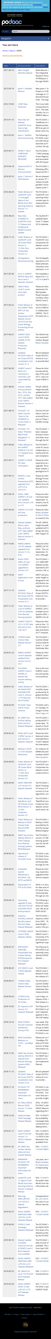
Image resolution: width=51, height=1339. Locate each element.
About (12, 50)
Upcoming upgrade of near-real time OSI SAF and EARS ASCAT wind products (25, 906)
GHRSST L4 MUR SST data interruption (25, 463)
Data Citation (25, 1314)
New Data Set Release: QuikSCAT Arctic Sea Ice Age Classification (25, 125)
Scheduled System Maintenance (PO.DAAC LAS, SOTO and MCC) (25, 874)
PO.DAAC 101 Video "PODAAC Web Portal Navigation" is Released (25, 434)
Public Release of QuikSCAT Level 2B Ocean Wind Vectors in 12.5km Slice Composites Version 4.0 (25, 770)
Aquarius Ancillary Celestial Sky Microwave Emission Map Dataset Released (25, 921)
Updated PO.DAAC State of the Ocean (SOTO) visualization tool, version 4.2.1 (26, 596)
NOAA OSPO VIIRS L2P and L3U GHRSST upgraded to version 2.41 (24, 565)
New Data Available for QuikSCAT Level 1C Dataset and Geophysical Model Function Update (25, 224)
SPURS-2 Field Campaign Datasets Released (25, 1227)
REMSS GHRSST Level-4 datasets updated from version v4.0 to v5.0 (25, 658)
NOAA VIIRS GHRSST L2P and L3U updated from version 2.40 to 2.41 (26, 500)
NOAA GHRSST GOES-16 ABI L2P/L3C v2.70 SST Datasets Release (24, 1289)
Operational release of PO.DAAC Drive (25, 856)
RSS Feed (8, 1314)
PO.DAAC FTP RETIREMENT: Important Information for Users (25, 1092)
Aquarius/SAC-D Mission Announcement (25, 169)
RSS (45, 1058)
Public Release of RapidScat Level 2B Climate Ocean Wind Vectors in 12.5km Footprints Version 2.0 (26, 806)
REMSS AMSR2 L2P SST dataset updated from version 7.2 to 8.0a (25, 549)
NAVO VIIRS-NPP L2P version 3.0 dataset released (25, 785)
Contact (24, 1318)
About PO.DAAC (38, 1314)
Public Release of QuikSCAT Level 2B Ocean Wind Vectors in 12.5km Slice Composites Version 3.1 (25, 245)
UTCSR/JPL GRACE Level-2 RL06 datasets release (26, 934)
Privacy (16, 1314)
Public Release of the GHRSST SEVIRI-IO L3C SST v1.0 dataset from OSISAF (26, 450)
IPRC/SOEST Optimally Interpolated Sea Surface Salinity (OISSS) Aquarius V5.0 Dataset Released (25, 955)
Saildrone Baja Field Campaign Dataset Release (25, 1118)
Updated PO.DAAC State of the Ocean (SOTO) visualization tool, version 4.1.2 (26, 358)
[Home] (17, 23)
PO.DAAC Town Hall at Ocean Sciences (24, 708)
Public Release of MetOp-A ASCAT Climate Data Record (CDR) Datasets (25, 825)
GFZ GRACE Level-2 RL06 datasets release (25, 971)
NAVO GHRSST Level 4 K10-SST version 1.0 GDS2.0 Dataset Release (25, 1136)
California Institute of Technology (15, 16)
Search (14, 29)
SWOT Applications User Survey (25, 578)
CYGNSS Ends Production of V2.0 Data (24, 999)
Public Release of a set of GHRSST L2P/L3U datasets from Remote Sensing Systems (25, 611)
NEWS (19, 50)
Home (5, 50)
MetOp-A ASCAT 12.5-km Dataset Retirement (25, 752)
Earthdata (37, 5)
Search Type (6, 29)
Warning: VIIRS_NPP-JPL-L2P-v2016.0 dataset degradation (24, 1201)
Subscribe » (38, 1307)
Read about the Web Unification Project (25, 8)
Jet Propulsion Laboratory (14, 14)
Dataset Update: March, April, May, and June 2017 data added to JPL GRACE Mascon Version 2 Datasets (26, 530)
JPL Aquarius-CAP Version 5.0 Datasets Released (25, 1009)
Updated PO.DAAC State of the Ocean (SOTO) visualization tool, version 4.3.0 (26, 1077)
